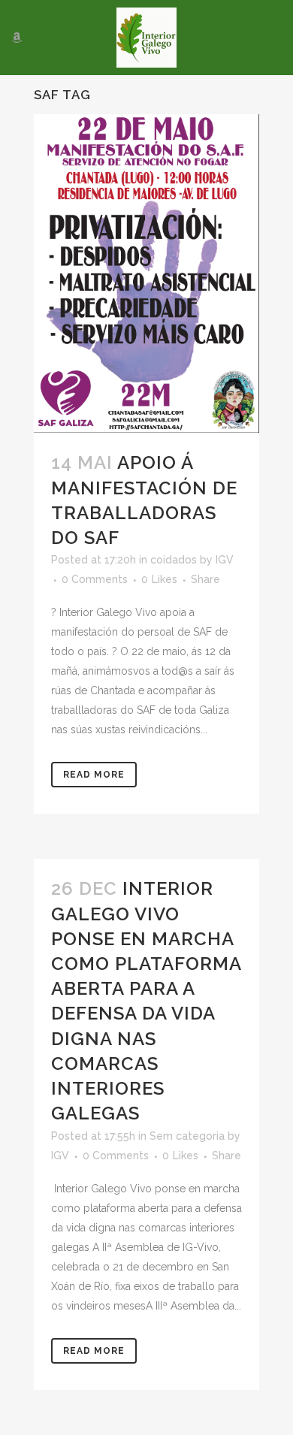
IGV (225, 560)
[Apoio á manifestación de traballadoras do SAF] (146, 273)
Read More (94, 774)
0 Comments (95, 579)
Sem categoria (187, 1136)
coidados (173, 560)
